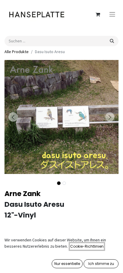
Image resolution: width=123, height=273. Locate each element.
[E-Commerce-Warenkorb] (98, 14)
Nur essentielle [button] (67, 263)
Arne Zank (22, 193)
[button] (12, 117)
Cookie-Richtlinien (87, 246)
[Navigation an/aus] (112, 14)
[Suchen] (112, 41)
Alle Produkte (16, 51)
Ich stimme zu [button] (101, 263)
